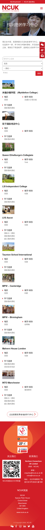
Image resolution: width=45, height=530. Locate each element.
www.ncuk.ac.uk (22, 512)
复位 (6, 72)
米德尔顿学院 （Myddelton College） (20, 92)
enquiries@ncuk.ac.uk (32, 473)
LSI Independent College (14, 186)
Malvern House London (14, 348)
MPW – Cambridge (11, 285)
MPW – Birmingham (12, 317)
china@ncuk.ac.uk (33, 475)
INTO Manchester (11, 382)
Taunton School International (17, 254)
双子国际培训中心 (11, 123)
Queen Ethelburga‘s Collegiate (17, 155)
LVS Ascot (7, 217)
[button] (41, 8)
